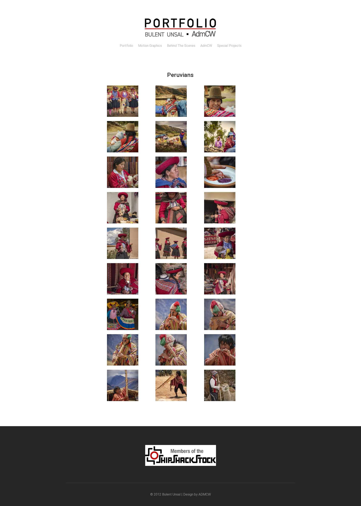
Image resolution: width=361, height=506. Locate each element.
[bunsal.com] (180, 40)
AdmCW (206, 46)
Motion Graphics (150, 46)
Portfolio (126, 46)
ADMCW (204, 494)
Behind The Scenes (181, 46)
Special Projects (229, 46)
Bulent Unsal (171, 494)
